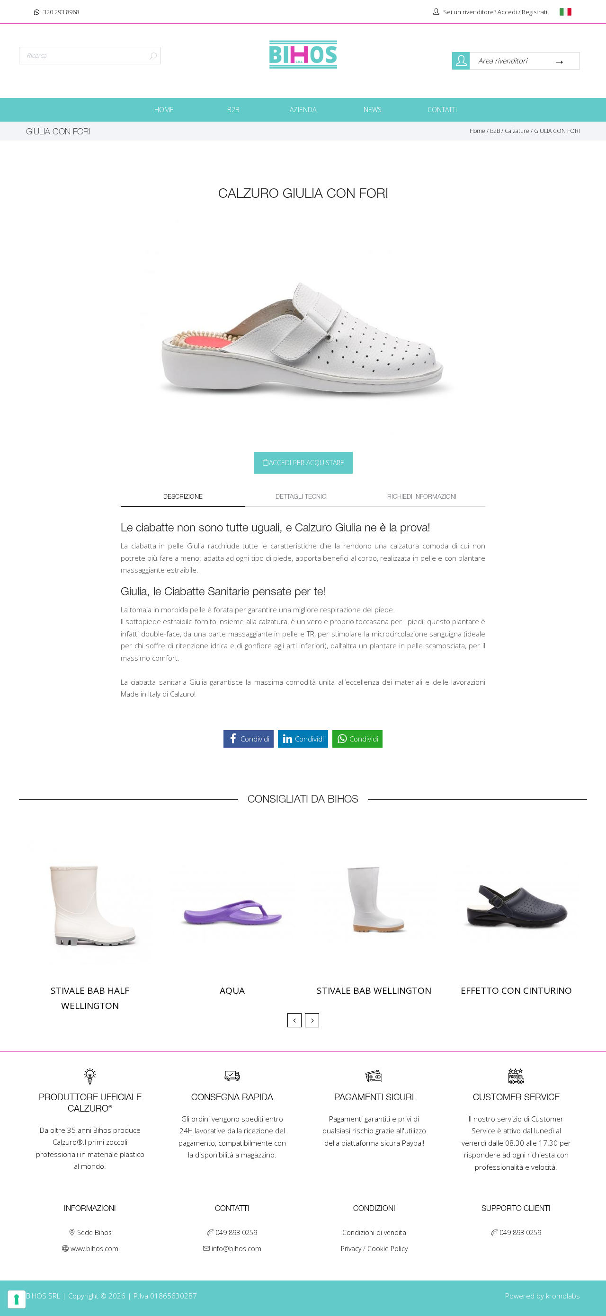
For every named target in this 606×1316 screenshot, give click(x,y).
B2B (233, 109)
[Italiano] (569, 12)
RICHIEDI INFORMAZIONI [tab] (421, 497)
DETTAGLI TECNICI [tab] (302, 497)
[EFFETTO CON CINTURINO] (516, 902)
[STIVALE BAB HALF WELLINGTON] (90, 902)
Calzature (517, 131)
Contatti (442, 109)
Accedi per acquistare (306, 462)
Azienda (303, 109)
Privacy (352, 1248)
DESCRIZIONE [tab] (183, 497)
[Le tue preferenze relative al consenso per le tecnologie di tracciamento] (17, 1299)
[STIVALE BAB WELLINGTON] (374, 902)
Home (164, 109)
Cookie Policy (387, 1248)
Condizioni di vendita (374, 1232)
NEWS (373, 109)
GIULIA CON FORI (557, 131)
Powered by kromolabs (542, 1295)
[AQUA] (232, 902)
